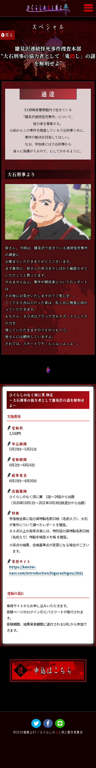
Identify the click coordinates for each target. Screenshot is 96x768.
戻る (9, 34)
